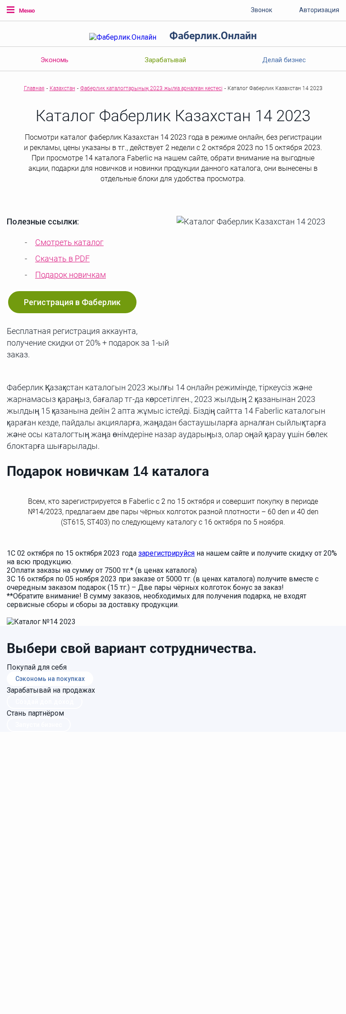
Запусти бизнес (38, 724)
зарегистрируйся (166, 553)
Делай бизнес (284, 60)
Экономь (54, 60)
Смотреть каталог (69, 242)
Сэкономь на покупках (50, 678)
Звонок (261, 10)
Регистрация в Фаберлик (72, 302)
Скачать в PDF (62, 258)
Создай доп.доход (44, 701)
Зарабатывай (165, 60)
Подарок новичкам (70, 274)
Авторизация (319, 10)
